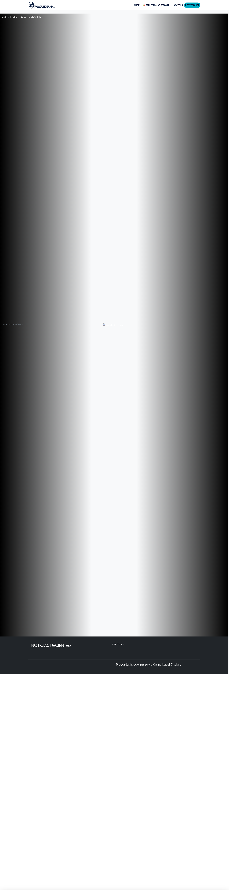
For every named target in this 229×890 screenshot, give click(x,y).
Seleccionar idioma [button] (157, 5)
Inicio (4, 17)
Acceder (178, 5)
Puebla (13, 17)
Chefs (137, 5)
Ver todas (118, 644)
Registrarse (192, 5)
